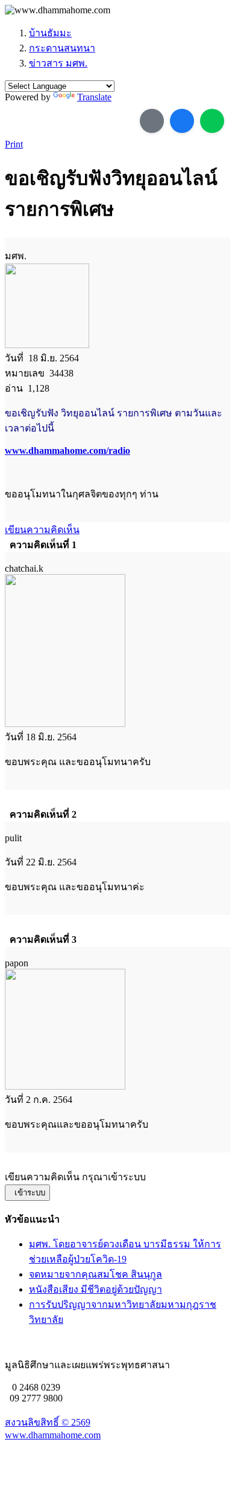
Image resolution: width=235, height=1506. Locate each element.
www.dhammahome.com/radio (67, 450)
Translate (94, 97)
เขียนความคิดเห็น (42, 530)
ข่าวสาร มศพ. (58, 63)
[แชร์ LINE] (212, 121)
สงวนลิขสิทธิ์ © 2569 (47, 1422)
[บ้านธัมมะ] (57, 10)
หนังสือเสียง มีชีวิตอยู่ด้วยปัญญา (95, 1289)
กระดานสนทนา (62, 48)
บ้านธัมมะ (50, 33)
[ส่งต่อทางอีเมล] (152, 121)
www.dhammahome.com (53, 1435)
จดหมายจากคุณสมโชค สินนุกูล (95, 1274)
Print (14, 144)
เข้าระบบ (27, 1192)
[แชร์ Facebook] (182, 121)
